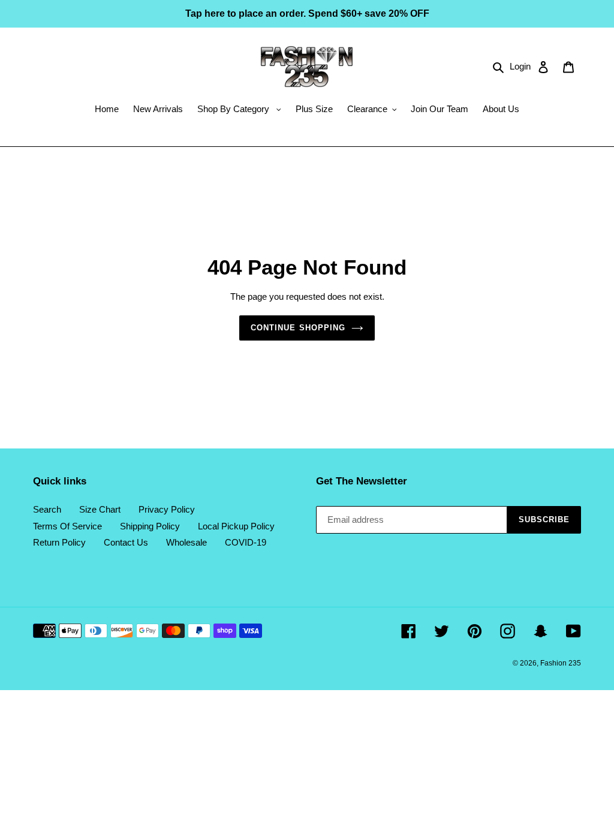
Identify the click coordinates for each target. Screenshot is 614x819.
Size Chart (100, 509)
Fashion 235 (560, 663)
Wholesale (186, 542)
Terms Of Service (67, 526)
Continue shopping (298, 327)
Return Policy (59, 542)
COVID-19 (245, 542)
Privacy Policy (167, 509)
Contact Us (126, 542)
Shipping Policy (150, 526)
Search (47, 509)
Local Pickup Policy (236, 526)
